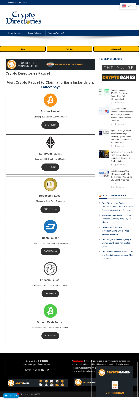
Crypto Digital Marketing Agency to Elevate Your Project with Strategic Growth (116, 243)
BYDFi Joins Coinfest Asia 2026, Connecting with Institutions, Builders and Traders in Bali (122, 156)
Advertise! (116, 49)
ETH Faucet (50, 167)
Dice (23, 49)
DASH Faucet (50, 251)
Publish (69, 49)
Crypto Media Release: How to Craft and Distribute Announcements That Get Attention (117, 255)
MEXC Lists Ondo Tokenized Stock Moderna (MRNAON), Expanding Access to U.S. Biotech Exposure (122, 115)
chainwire (120, 103)
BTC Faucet (50, 125)
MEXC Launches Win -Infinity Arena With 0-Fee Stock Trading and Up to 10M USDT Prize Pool (121, 175)
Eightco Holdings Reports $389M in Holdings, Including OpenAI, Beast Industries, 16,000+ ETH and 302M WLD (122, 136)
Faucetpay (50, 87)
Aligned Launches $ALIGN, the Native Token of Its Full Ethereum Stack (119, 94)
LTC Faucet (50, 293)
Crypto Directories (117, 187)
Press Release (34, 33)
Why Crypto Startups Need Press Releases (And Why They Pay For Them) (116, 218)
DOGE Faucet (50, 209)
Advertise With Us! (56, 33)
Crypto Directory (15, 33)
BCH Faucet (50, 335)
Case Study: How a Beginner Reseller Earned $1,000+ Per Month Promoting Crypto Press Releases (117, 206)
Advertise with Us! (37, 370)
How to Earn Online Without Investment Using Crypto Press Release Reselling (115, 230)
